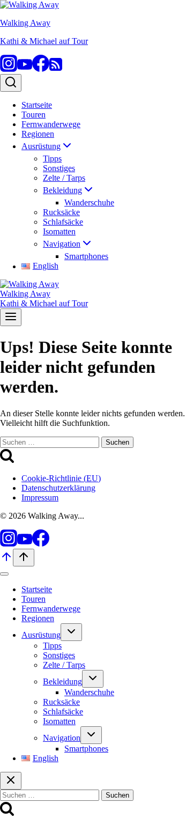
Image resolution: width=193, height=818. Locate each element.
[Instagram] (8, 68)
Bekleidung (62, 681)
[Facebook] (40, 68)
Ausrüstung (41, 634)
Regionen (37, 133)
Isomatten (59, 231)
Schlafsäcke (63, 221)
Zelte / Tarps (64, 177)
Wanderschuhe (89, 202)
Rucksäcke (61, 212)
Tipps (52, 158)
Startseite (36, 104)
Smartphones (86, 256)
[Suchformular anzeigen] (10, 83)
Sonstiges (59, 168)
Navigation (61, 737)
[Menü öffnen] (10, 317)
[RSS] (55, 68)
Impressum (39, 497)
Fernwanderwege (50, 124)
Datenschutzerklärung (58, 487)
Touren (33, 114)
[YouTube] (24, 68)
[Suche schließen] (10, 781)
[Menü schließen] (4, 574)
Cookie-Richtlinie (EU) (61, 478)
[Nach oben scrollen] (6, 560)
